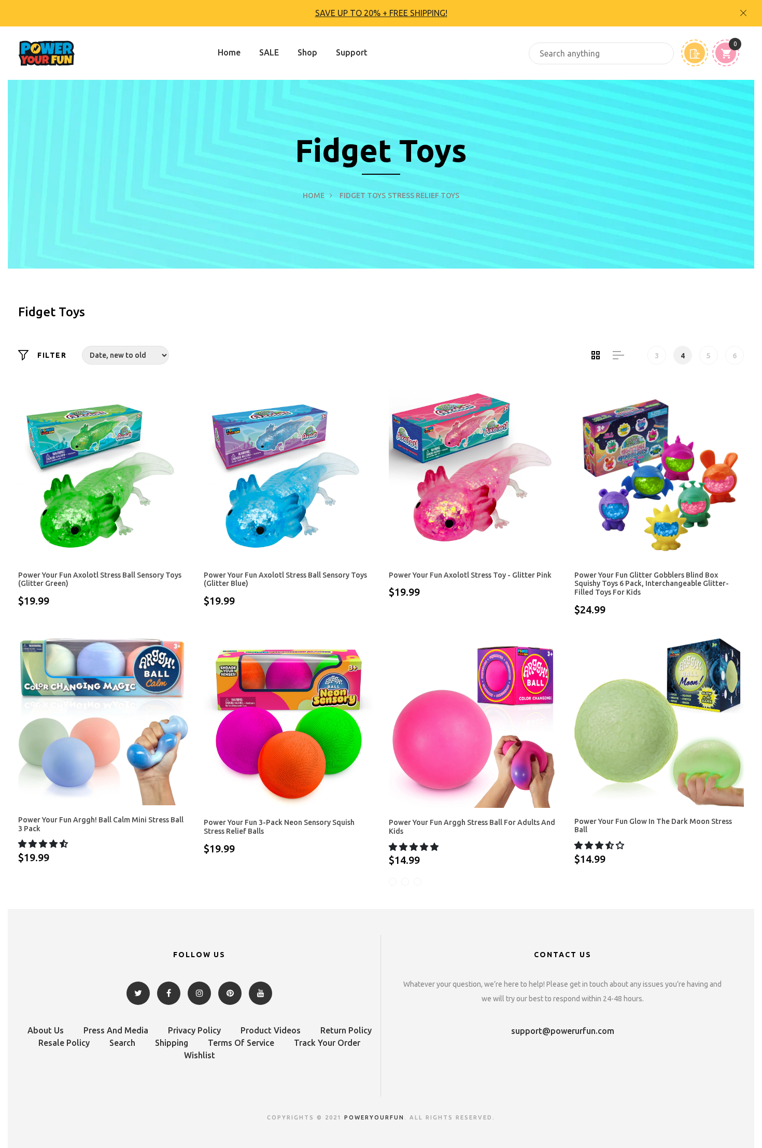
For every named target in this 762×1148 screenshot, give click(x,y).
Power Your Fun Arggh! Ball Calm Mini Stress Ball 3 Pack (101, 824)
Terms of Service (241, 1042)
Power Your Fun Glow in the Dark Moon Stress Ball (653, 825)
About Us (45, 1030)
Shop (307, 52)
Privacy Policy (194, 1030)
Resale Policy (64, 1042)
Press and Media (115, 1030)
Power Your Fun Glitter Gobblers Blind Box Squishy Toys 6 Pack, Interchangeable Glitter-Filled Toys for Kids (651, 584)
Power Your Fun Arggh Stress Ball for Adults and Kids (472, 826)
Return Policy (346, 1030)
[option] (381, 13)
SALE (269, 52)
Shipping (171, 1042)
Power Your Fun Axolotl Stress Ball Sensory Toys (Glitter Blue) (285, 579)
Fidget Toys (363, 195)
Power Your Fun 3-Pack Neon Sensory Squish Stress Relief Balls (279, 826)
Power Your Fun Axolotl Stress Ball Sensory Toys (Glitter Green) (99, 579)
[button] (44, 843)
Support (352, 52)
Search (122, 1042)
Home (229, 52)
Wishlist (199, 1055)
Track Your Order (327, 1042)
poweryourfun (374, 1117)
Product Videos (271, 1030)
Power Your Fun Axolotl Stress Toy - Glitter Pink (470, 575)
